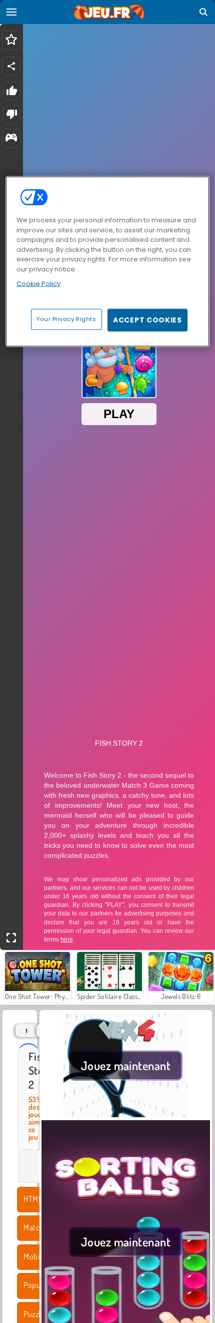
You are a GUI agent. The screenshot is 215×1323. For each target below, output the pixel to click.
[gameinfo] (11, 138)
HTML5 (35, 1199)
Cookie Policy (38, 283)
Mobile (34, 1256)
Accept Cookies (147, 319)
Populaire (39, 1285)
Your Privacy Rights (66, 318)
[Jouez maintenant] (126, 1114)
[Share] (11, 66)
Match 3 (37, 1227)
